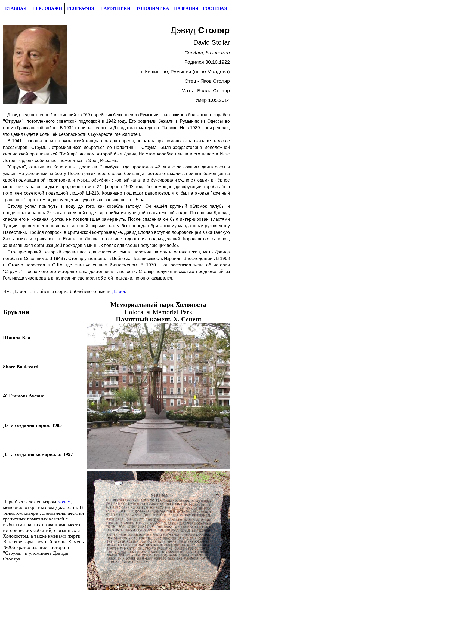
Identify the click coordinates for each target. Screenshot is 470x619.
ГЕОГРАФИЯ (80, 8)
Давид (118, 291)
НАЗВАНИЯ (186, 8)
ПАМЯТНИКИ (115, 8)
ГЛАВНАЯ (16, 8)
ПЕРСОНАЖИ (47, 8)
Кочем (63, 501)
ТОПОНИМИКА (152, 8)
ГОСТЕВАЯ (215, 8)
